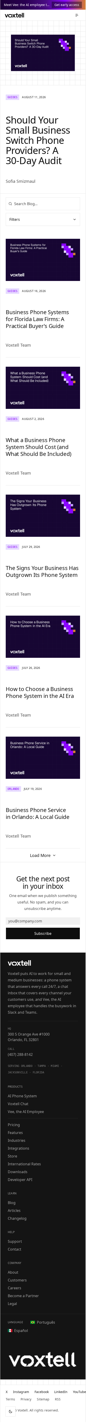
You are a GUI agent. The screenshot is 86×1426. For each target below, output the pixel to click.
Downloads (17, 1171)
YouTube (79, 1392)
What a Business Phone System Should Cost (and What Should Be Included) (38, 447)
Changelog (17, 1218)
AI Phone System (22, 1095)
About (13, 1272)
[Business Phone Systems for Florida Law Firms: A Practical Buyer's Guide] (43, 260)
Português (46, 1322)
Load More (40, 855)
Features (15, 1132)
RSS (58, 1399)
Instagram (21, 1392)
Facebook (42, 1392)
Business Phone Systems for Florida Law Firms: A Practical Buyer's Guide (37, 319)
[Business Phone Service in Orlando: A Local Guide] (43, 758)
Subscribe (42, 933)
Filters (14, 219)
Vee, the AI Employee (26, 1111)
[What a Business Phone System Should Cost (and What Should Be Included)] (43, 388)
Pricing (14, 1124)
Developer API (20, 1179)
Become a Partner (23, 1295)
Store (12, 1156)
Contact (14, 1249)
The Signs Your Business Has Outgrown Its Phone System (42, 571)
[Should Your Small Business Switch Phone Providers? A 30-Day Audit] (43, 53)
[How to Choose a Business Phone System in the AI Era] (43, 637)
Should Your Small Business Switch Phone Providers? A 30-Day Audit (38, 140)
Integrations (18, 1148)
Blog (12, 1202)
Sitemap (43, 1399)
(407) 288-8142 (20, 1054)
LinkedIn (60, 1392)
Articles (14, 1210)
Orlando (27, 1066)
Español (21, 1330)
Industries (16, 1140)
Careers (14, 1287)
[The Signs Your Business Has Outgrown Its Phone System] (43, 516)
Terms (10, 1399)
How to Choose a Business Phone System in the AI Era (40, 692)
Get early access (66, 5)
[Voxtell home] (14, 15)
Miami (55, 1066)
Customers (17, 1280)
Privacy (26, 1399)
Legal (12, 1303)
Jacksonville (18, 1072)
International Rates (24, 1163)
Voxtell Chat (18, 1103)
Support (15, 1241)
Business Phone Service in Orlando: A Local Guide (38, 813)
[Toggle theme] (10, 1411)
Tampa (42, 1066)
